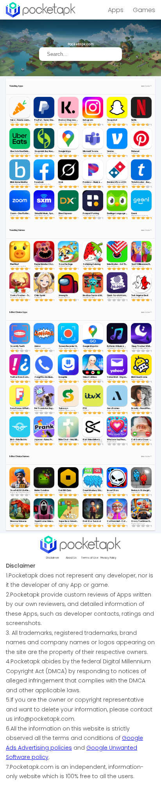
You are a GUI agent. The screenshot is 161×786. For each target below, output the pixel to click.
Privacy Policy (108, 557)
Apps (115, 9)
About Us (71, 557)
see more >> (146, 86)
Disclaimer (52, 557)
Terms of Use (89, 557)
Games (144, 9)
